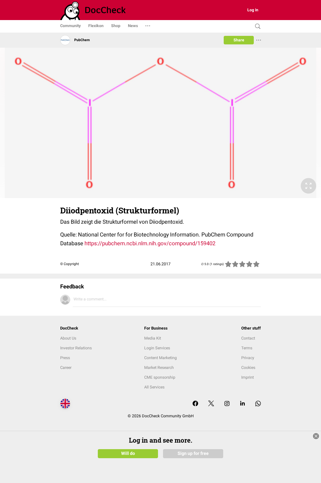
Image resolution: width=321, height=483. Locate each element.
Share (238, 40)
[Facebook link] (195, 403)
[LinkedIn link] (242, 403)
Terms (246, 348)
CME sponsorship (159, 377)
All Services (154, 387)
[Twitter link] (211, 403)
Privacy (247, 357)
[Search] (256, 26)
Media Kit (152, 338)
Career (65, 367)
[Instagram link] (227, 403)
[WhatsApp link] (258, 403)
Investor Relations (76, 348)
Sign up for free (193, 453)
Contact (248, 338)
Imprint (247, 377)
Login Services (157, 348)
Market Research (159, 367)
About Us (68, 338)
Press (65, 357)
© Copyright (69, 264)
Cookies (248, 367)
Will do (128, 453)
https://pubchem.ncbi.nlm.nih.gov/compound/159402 (150, 243)
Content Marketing (160, 357)
